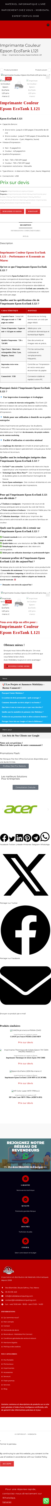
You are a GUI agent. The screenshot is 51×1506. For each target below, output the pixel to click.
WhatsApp (33, 211)
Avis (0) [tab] (25, 236)
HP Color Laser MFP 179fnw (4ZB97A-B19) (25, 1097)
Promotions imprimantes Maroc (18, 203)
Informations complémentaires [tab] (25, 231)
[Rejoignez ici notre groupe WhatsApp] (25, 1156)
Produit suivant (41, 70)
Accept (7, 1464)
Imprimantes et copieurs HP (25, 1095)
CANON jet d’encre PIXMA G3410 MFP (25, 1037)
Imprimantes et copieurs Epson (21, 191)
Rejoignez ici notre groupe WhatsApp (25, 1162)
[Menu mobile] (50, 25)
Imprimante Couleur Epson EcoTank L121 (25, 55)
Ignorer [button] (7, 1502)
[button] (48, 77)
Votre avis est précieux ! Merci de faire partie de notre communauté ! (21, 744)
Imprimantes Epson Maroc (22, 197)
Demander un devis (12, 211)
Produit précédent (11, 70)
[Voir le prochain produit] (49, 70)
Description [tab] (25, 225)
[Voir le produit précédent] (1, 70)
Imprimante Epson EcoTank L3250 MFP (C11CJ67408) (25, 1077)
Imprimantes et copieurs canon (25, 1034)
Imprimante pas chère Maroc (20, 194)
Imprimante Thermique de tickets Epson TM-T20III (25, 1058)
